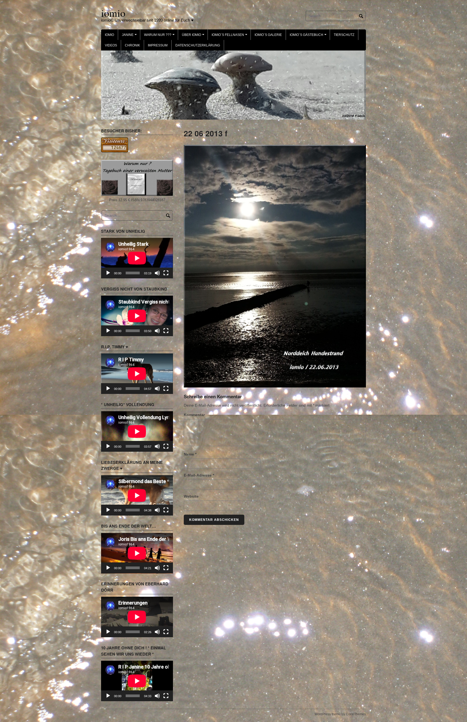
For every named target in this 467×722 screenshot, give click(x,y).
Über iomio (194, 36)
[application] (137, 257)
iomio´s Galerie (268, 35)
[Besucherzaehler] (114, 144)
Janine (130, 36)
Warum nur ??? (160, 36)
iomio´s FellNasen (230, 36)
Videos (111, 45)
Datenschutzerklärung (197, 45)
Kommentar (194, 414)
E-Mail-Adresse (199, 475)
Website (191, 496)
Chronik (132, 45)
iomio (113, 13)
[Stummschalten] (157, 272)
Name (190, 453)
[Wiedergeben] (108, 272)
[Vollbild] (166, 272)
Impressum (158, 45)
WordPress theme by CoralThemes (340, 713)
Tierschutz (344, 35)
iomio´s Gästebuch (309, 36)
